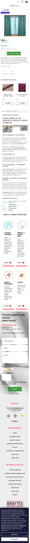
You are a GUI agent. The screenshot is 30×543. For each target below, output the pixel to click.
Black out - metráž (15, 440)
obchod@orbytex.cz (7, 327)
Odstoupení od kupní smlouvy (15, 477)
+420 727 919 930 (16, 410)
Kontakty (15, 494)
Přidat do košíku (15, 53)
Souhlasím (14, 539)
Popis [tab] (3, 111)
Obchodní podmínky (15, 470)
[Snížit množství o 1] (6, 54)
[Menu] (26, 1)
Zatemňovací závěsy (15, 436)
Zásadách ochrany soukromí (9, 525)
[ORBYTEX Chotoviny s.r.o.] (15, 505)
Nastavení (14, 534)
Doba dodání (15, 491)
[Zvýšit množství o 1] (6, 52)
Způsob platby (15, 487)
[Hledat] (18, 1)
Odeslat (14, 389)
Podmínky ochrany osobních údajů (15, 473)
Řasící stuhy (15, 454)
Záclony (15, 447)
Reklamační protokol (15, 480)
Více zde (6, 262)
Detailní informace (5, 66)
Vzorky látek (15, 458)
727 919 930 (5, 329)
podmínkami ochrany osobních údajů (14, 383)
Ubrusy (15, 433)
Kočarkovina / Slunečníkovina (15, 450)
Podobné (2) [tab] (9, 111)
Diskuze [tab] (15, 111)
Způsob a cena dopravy (15, 484)
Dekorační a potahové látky (15, 443)
